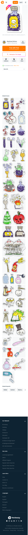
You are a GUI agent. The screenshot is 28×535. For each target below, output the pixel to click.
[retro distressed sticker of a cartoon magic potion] (6, 246)
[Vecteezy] (2, 2)
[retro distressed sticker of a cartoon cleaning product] (4, 386)
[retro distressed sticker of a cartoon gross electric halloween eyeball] (7, 117)
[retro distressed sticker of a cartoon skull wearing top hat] (7, 478)
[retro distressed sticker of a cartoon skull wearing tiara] (8, 423)
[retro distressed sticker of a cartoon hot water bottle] (21, 370)
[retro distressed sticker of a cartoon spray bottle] (7, 500)
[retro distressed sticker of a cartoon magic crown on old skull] (8, 465)
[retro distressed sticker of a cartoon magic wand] (6, 356)
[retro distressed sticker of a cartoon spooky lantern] (8, 399)
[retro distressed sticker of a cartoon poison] (5, 104)
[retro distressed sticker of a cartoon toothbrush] (9, 490)
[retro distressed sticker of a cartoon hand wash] (18, 513)
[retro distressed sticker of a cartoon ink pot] (7, 323)
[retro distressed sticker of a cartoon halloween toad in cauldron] (9, 232)
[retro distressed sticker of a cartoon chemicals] (6, 158)
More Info (6, 69)
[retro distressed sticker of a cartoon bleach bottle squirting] (9, 373)
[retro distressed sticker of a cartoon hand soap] (6, 145)
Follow (23, 43)
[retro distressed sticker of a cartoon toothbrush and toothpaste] (9, 526)
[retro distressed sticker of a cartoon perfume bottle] (13, 386)
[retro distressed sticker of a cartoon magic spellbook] (10, 265)
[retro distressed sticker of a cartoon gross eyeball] (14, 143)
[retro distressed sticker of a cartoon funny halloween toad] (8, 216)
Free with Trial (14, 48)
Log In (20, 2)
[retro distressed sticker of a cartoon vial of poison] (12, 104)
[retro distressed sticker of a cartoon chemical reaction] (7, 170)
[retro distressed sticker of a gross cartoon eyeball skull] (9, 131)
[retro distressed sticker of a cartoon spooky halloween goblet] (7, 200)
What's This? (16, 65)
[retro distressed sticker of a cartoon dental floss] (18, 477)
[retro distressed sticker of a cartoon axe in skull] (7, 411)
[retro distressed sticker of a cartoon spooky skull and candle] (16, 436)
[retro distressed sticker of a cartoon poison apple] (8, 296)
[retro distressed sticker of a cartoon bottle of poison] (21, 143)
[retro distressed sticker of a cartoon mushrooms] (13, 339)
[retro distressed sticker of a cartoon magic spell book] (10, 451)
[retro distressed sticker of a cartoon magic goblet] (6, 184)
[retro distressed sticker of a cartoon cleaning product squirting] (8, 512)
